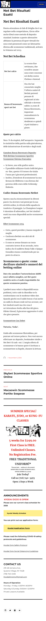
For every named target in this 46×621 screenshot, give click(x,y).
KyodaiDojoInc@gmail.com (15, 577)
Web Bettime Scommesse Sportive (18, 156)
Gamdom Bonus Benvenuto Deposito (19, 153)
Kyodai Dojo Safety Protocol (15, 545)
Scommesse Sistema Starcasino (17, 159)
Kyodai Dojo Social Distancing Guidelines (21, 551)
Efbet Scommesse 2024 (13, 224)
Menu (41, 4)
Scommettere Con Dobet (14, 321)
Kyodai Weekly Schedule (16, 513)
